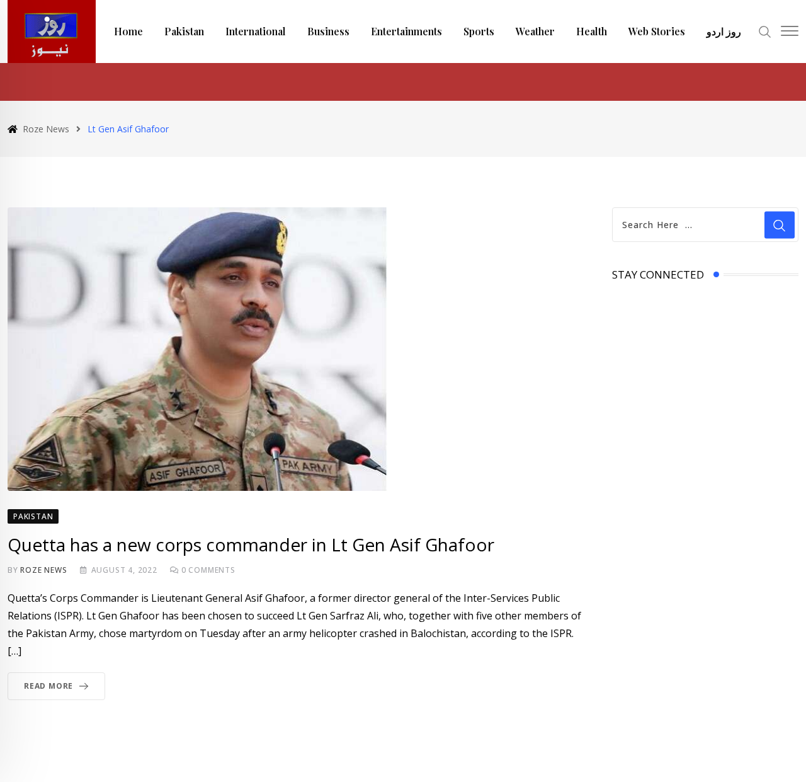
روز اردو (724, 31)
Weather (535, 31)
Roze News (43, 570)
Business (328, 31)
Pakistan (184, 31)
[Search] (765, 30)
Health (591, 31)
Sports (478, 31)
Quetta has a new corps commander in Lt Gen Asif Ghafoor (251, 544)
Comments (208, 570)
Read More (48, 686)
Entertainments (406, 31)
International (255, 31)
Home (128, 31)
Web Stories (656, 31)
